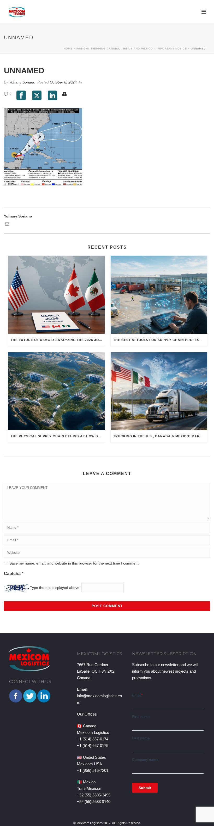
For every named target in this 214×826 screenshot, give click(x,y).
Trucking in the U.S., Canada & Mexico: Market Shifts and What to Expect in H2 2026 (160, 436)
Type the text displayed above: (55, 587)
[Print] (67, 94)
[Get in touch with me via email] (7, 225)
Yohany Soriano (22, 82)
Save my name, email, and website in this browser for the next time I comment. (74, 563)
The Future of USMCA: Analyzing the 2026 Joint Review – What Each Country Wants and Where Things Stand (58, 340)
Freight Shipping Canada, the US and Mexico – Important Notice (131, 48)
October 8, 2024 (63, 82)
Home (68, 48)
